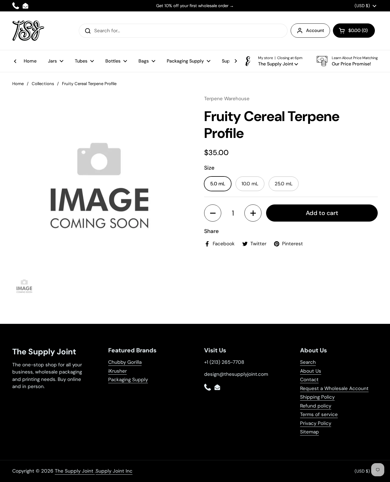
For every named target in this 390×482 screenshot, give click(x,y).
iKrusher (117, 371)
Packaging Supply (128, 379)
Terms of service (319, 414)
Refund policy (315, 406)
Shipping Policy (317, 397)
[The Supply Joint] (28, 30)
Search (308, 362)
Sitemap (309, 432)
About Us (310, 371)
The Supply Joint (75, 471)
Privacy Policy (315, 423)
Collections (43, 84)
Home (18, 84)
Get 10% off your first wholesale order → (195, 5)
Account (315, 30)
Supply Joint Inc (114, 471)
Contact (309, 379)
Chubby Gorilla (125, 362)
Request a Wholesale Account (334, 388)
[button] (354, 30)
